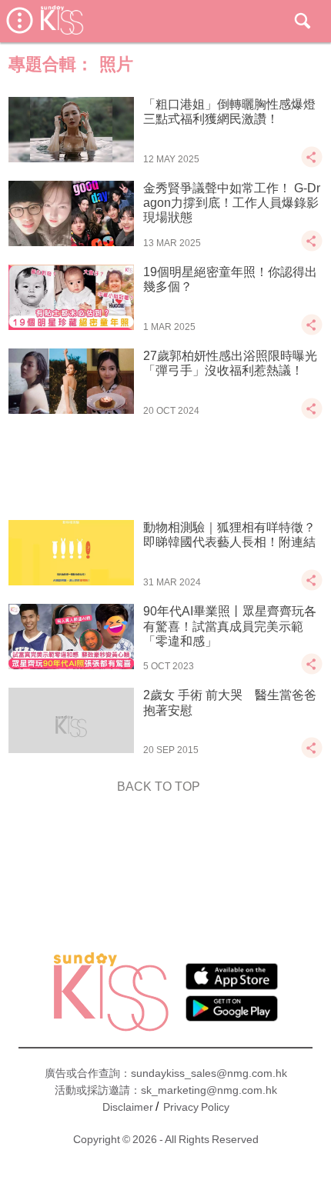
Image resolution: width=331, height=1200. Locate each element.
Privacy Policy (196, 1107)
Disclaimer (127, 1107)
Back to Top (158, 786)
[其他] (311, 164)
